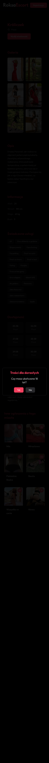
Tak (18, 390)
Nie (30, 390)
